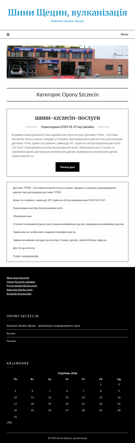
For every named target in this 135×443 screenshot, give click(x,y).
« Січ (9, 421)
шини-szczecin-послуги (67, 117)
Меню (124, 34)
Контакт (11, 333)
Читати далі (67, 167)
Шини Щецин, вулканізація (67, 12)
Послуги (11, 340)
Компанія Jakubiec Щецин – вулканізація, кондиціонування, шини (43, 325)
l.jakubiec (88, 127)
